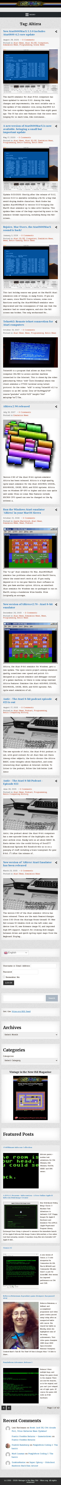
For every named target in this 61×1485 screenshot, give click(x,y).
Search (52, 998)
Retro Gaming (24, 143)
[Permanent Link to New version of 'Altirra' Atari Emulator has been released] (30, 894)
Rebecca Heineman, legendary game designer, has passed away (28, 1297)
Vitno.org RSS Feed (21, 1011)
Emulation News (10, 45)
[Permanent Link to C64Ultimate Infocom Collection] (21, 1170)
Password (7, 971)
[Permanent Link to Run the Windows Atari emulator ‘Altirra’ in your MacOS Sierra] (30, 548)
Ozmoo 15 (7, 1248)
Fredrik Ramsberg (20, 1445)
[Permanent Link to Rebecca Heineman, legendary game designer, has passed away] (21, 1325)
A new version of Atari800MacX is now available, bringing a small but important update (27, 129)
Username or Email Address (16, 965)
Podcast (29, 523)
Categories (8, 1056)
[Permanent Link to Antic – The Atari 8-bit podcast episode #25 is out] (30, 733)
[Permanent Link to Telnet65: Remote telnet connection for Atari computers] (30, 352)
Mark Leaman (18, 1453)
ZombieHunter (19, 1462)
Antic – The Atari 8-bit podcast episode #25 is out (27, 700)
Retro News (37, 143)
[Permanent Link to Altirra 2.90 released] (30, 447)
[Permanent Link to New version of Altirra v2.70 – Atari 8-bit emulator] (30, 643)
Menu (32, 14)
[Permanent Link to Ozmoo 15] (21, 1271)
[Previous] (3, 1408)
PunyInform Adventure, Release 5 (17, 1362)
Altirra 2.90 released (16, 406)
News (5, 241)
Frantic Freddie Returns (23, 1439)
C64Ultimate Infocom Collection (17, 1147)
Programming (25, 45)
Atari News (18, 43)
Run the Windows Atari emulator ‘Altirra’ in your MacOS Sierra (24, 511)
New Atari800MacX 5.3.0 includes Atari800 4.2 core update (24, 33)
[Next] (9, 1408)
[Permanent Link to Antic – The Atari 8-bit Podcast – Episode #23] (30, 814)
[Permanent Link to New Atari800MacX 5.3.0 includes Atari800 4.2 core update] (30, 71)
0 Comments (28, 40)
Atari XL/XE (31, 43)
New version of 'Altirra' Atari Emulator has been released (27, 864)
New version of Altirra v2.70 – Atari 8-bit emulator (28, 606)
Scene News (39, 45)
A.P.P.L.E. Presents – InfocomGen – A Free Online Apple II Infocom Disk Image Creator (28, 1196)
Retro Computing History (15, 713)
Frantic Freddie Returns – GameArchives (31, 1436)
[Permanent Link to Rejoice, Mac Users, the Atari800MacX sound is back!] (30, 267)
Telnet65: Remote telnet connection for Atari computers (28, 323)
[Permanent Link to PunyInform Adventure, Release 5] (21, 1385)
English (12, 952)
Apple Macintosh (21, 521)
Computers (43, 43)
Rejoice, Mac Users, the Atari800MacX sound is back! (27, 228)
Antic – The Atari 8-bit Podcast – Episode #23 (23, 782)
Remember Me (12, 977)
